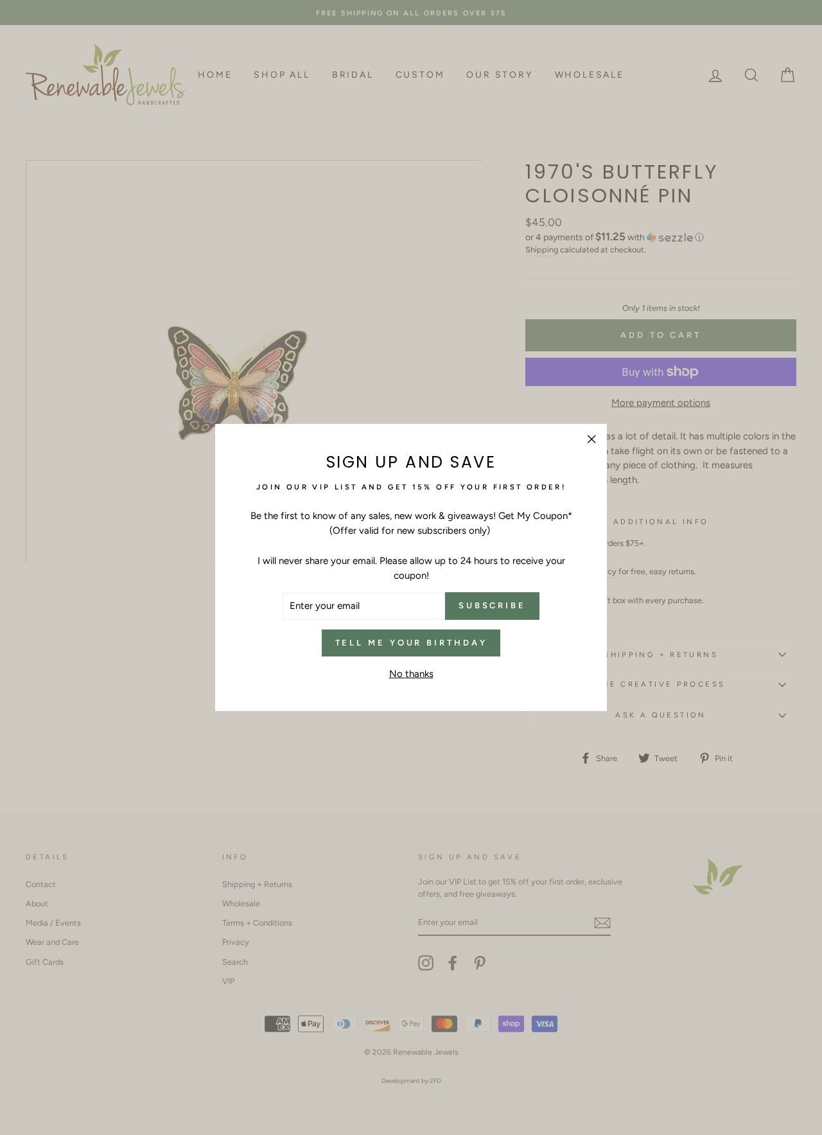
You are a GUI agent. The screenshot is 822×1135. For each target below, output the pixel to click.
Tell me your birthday (411, 642)
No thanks (411, 674)
